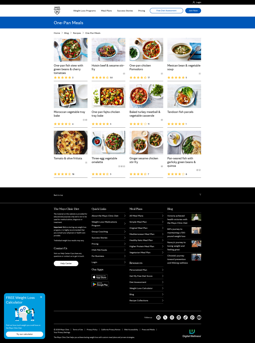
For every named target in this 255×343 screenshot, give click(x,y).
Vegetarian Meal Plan (139, 252)
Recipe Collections (138, 300)
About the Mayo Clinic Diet (105, 215)
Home (57, 33)
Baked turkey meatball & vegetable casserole (144, 113)
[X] (164, 317)
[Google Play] (109, 284)
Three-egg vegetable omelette (104, 160)
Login (94, 262)
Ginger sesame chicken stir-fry (143, 160)
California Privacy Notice (110, 330)
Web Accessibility (131, 330)
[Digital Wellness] (192, 333)
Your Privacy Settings (62, 332)
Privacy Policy (92, 330)
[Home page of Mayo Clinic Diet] (56, 10)
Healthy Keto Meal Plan (141, 240)
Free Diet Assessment (166, 10)
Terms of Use (78, 330)
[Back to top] (200, 195)
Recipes (77, 33)
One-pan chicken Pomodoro (140, 67)
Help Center (66, 263)
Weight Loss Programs (84, 10)
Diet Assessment (137, 282)
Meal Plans (106, 10)
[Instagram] (171, 317)
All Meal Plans (136, 215)
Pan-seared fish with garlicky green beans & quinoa (181, 162)
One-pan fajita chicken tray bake (106, 113)
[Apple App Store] (109, 277)
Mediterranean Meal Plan (141, 234)
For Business (98, 256)
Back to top (58, 195)
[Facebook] (157, 317)
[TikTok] (184, 317)
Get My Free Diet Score (140, 276)
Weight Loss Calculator (141, 288)
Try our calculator (24, 334)
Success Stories (125, 10)
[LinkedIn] (178, 317)
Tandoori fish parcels (180, 112)
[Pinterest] (191, 317)
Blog (66, 33)
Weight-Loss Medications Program (104, 223)
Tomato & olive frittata (68, 158)
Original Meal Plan (138, 227)
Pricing (141, 10)
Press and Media (148, 330)
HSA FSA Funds (99, 249)
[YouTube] (198, 317)
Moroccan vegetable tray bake (69, 113)
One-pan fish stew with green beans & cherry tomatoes (68, 69)
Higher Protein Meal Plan (141, 246)
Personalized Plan (138, 269)
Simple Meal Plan (138, 221)
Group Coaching (100, 231)
